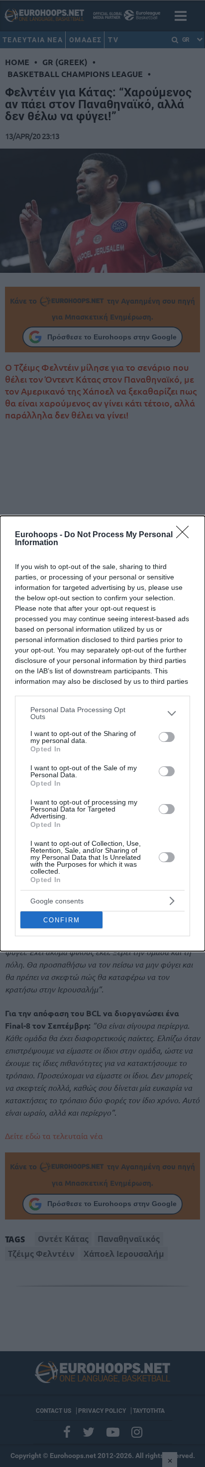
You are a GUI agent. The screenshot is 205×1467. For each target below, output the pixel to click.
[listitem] (102, 713)
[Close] (185, 535)
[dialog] (102, 733)
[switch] (167, 737)
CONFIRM (61, 920)
